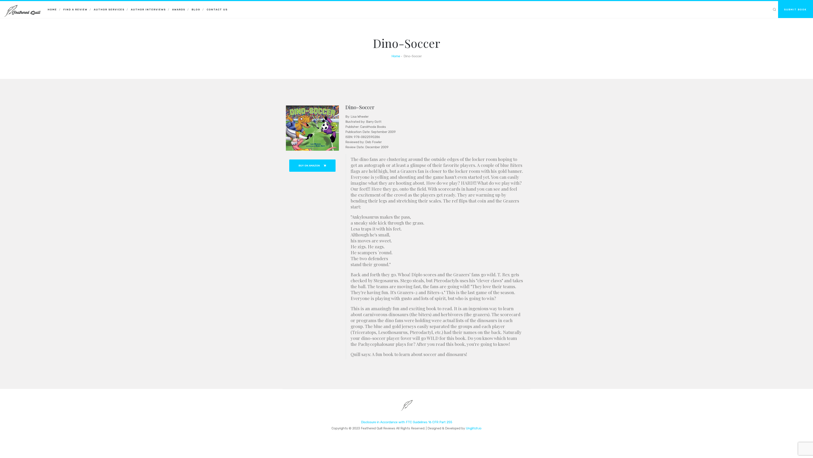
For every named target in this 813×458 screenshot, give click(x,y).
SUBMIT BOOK (795, 9)
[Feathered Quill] (22, 6)
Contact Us (217, 9)
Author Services (109, 9)
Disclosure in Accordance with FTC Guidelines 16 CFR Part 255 (406, 422)
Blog (196, 9)
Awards (178, 9)
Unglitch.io (473, 428)
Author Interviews (148, 9)
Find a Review (75, 9)
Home (52, 9)
